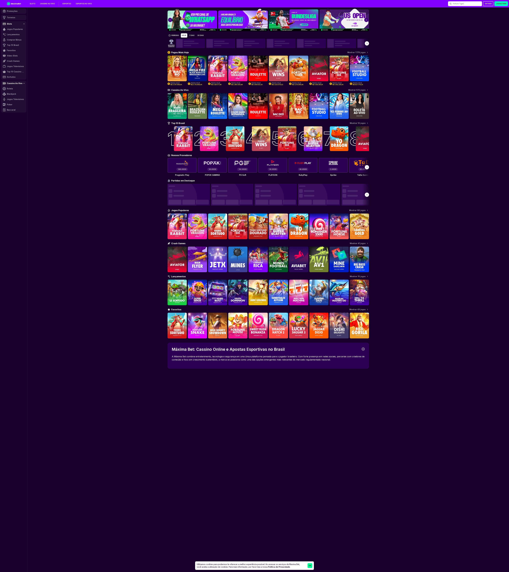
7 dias (191, 35)
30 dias (200, 35)
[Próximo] (367, 43)
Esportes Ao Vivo (84, 4)
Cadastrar (501, 4)
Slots (32, 4)
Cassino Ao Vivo (47, 4)
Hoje (184, 35)
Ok (310, 566)
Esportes (66, 4)
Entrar (488, 4)
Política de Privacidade (279, 567)
